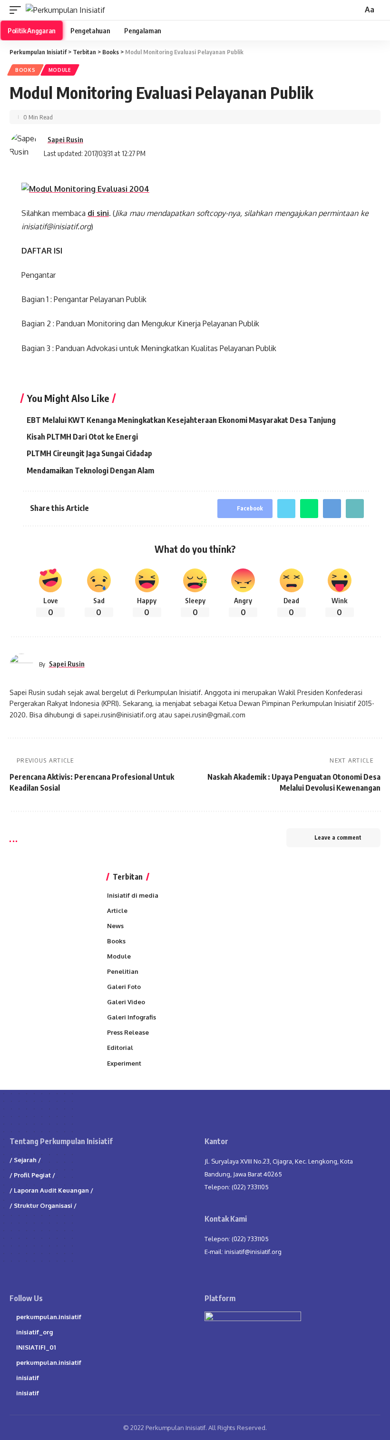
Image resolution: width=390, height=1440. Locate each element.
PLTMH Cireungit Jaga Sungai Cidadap (89, 453)
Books (25, 70)
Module (60, 70)
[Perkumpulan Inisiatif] (65, 10)
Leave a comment (337, 837)
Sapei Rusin (65, 139)
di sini (98, 213)
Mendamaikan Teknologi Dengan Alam (90, 470)
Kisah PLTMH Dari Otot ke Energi (82, 436)
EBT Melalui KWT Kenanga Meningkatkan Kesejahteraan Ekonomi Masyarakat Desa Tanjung (181, 420)
